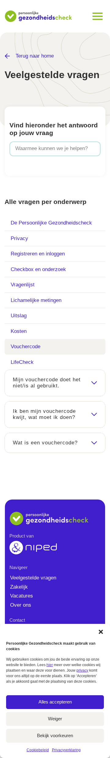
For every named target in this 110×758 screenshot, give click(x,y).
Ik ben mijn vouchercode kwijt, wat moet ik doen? (44, 414)
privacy (82, 670)
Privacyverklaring (66, 750)
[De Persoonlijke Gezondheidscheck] (38, 16)
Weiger (55, 718)
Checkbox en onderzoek (38, 269)
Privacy (19, 238)
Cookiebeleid (38, 750)
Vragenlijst (23, 285)
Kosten (19, 331)
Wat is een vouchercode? (45, 443)
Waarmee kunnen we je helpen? (51, 148)
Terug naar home (33, 56)
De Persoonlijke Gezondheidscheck (51, 223)
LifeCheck (22, 362)
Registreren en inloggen (38, 254)
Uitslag (19, 316)
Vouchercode (25, 346)
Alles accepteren (55, 701)
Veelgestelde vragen (33, 578)
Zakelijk (19, 587)
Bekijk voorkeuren (55, 735)
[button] (101, 631)
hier (49, 665)
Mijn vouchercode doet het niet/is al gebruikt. (47, 383)
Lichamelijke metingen (36, 300)
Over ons (20, 605)
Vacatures (21, 596)
